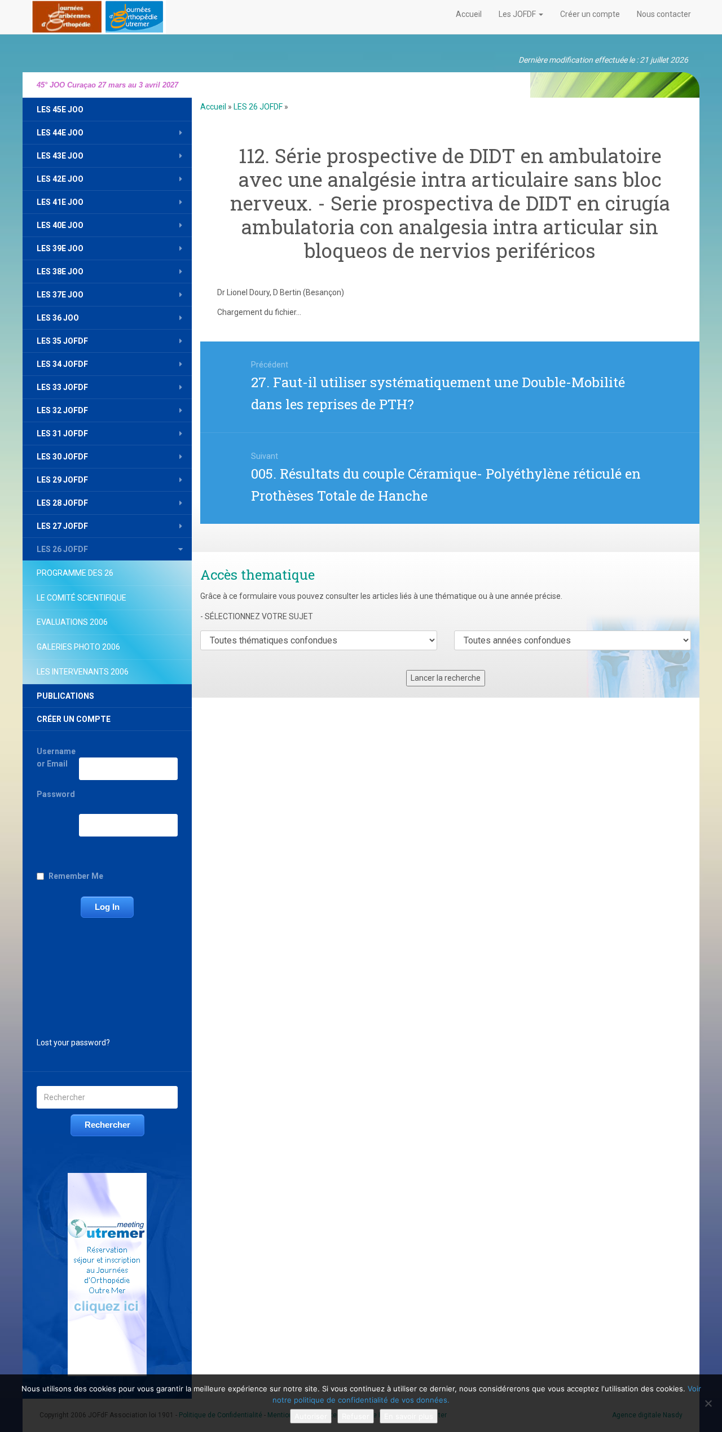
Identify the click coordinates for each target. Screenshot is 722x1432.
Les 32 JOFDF (62, 410)
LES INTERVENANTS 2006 (83, 671)
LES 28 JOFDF (62, 502)
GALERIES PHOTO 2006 (78, 646)
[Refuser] (708, 1403)
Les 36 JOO (58, 317)
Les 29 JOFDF (62, 479)
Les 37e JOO (60, 294)
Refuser (355, 1416)
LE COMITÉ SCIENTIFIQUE (81, 597)
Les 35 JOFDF (62, 340)
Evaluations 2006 (72, 622)
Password (56, 794)
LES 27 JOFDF (62, 526)
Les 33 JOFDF (62, 387)
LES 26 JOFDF (62, 549)
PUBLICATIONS (65, 695)
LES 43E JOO (60, 155)
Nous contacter (664, 14)
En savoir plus (408, 1416)
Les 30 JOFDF (62, 456)
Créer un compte (590, 14)
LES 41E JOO (60, 202)
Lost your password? (73, 1042)
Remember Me (76, 876)
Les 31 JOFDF (62, 433)
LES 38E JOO (60, 271)
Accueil (469, 14)
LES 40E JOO (60, 225)
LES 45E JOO (60, 109)
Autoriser (310, 1416)
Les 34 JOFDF (62, 364)
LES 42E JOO (60, 178)
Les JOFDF (518, 14)
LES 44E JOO (60, 132)
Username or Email (56, 758)
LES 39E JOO (60, 248)
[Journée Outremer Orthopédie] (98, 14)
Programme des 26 (75, 572)
